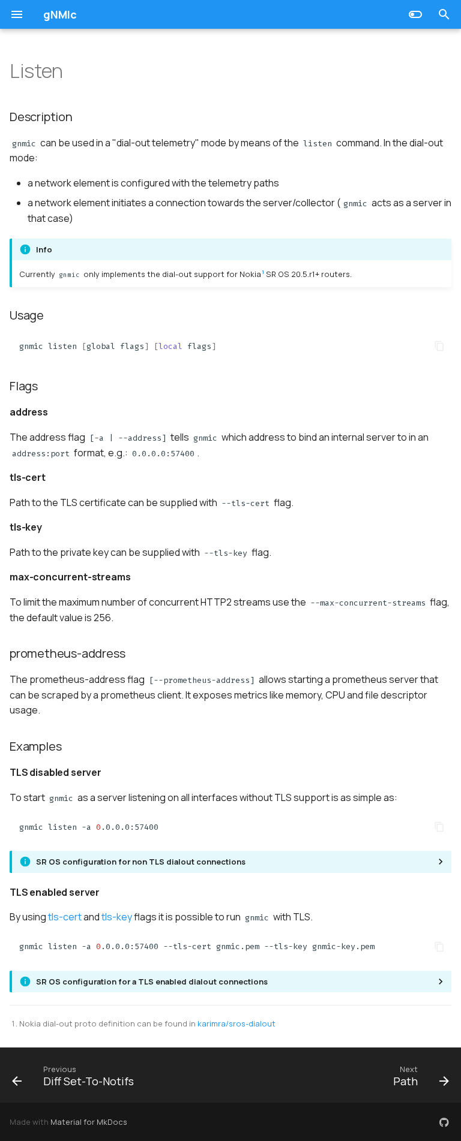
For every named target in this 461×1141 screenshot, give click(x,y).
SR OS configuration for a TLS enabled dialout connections (152, 981)
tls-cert (65, 916)
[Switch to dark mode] (415, 14)
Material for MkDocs (88, 1121)
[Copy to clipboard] (439, 346)
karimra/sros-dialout (236, 1023)
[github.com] (444, 1121)
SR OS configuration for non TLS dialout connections (141, 861)
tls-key (116, 916)
